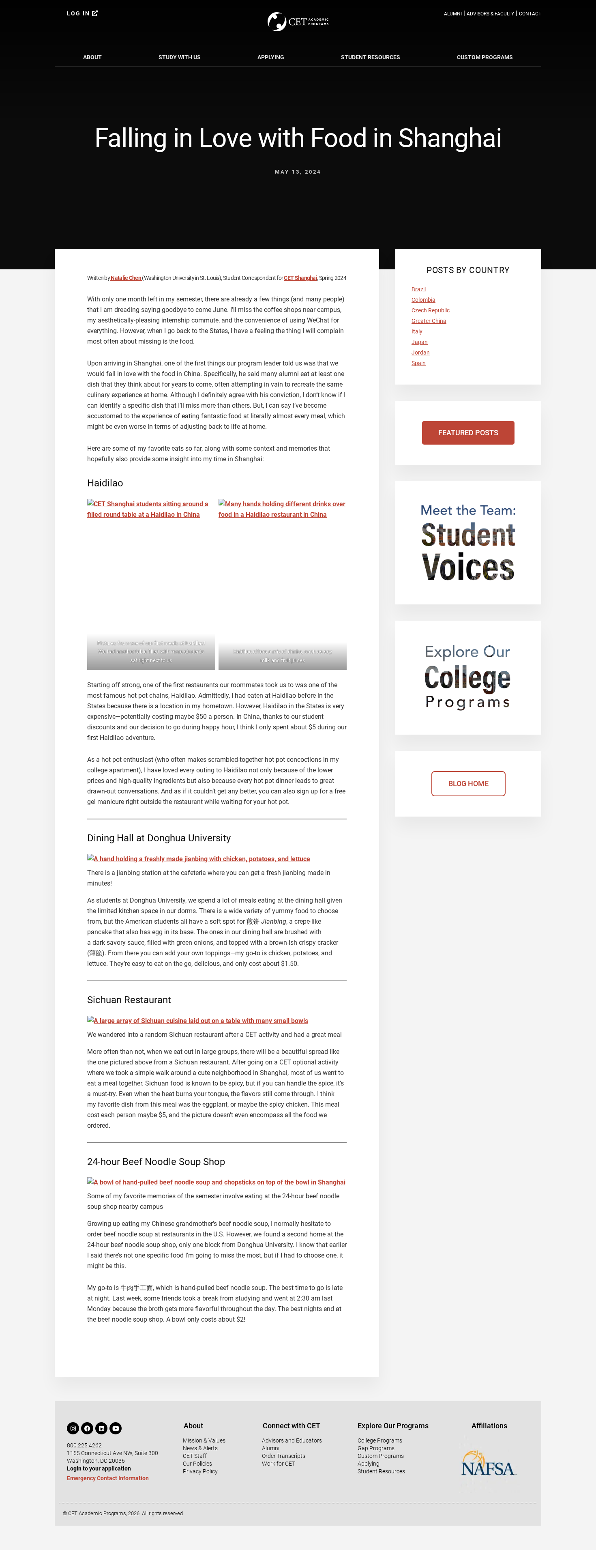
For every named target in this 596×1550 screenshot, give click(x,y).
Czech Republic (431, 310)
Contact (530, 14)
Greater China (429, 321)
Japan (420, 342)
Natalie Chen (126, 278)
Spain (419, 363)
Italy (417, 331)
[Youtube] (115, 1428)
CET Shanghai (300, 278)
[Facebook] (87, 1428)
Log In (79, 13)
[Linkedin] (101, 1428)
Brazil (419, 289)
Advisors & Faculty (490, 14)
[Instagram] (73, 1428)
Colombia (423, 300)
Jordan (421, 352)
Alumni (453, 14)
